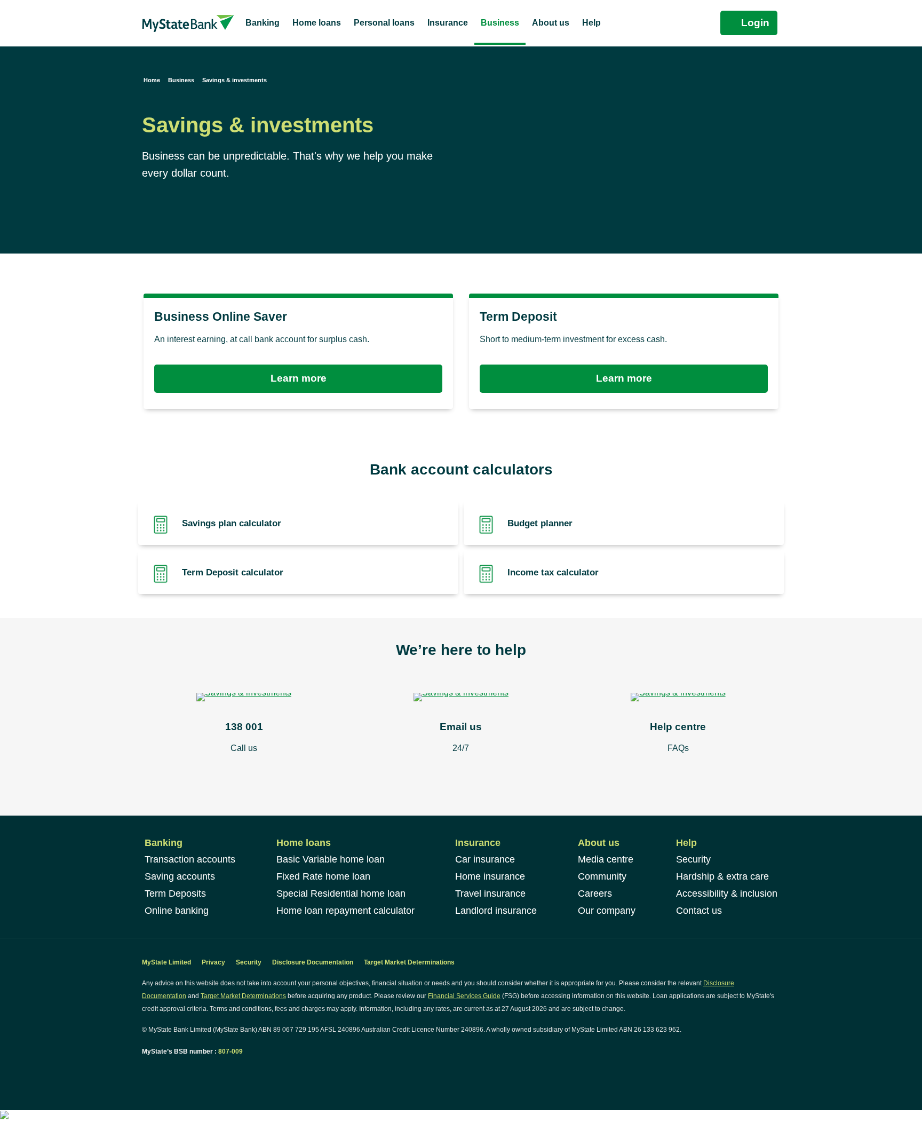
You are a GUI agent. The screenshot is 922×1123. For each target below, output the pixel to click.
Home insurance (490, 876)
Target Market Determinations (409, 962)
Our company (606, 910)
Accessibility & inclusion (726, 893)
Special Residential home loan (341, 893)
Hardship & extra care (722, 876)
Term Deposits (175, 893)
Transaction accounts (190, 859)
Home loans (303, 842)
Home (152, 80)
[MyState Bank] (188, 23)
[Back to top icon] (871, 1101)
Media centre (605, 859)
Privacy (213, 962)
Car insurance (485, 859)
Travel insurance (490, 893)
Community (602, 876)
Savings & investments (234, 80)
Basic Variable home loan (330, 859)
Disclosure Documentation (312, 962)
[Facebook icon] (146, 1071)
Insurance (477, 842)
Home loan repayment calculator (345, 910)
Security (693, 859)
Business (181, 80)
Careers (595, 893)
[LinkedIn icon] (157, 1071)
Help (686, 842)
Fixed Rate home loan (323, 876)
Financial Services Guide (464, 996)
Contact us (699, 910)
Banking (163, 842)
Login (755, 22)
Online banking (177, 910)
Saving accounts (180, 876)
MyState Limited (166, 962)
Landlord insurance (496, 910)
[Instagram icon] (168, 1071)
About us (598, 842)
